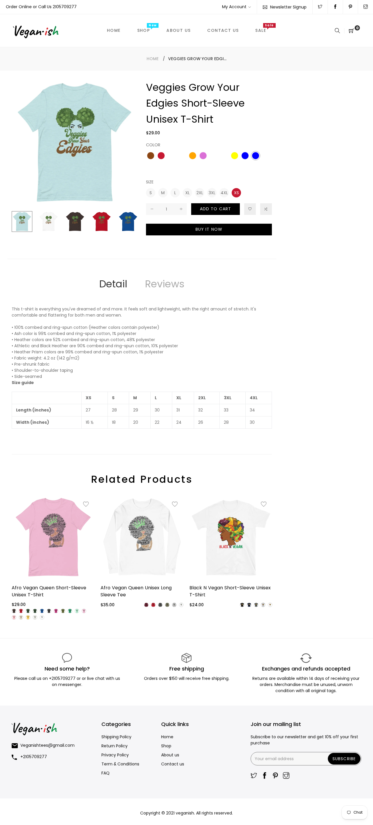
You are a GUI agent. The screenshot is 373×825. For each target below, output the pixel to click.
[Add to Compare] (266, 209)
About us (170, 755)
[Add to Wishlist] (250, 209)
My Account (234, 7)
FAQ (105, 773)
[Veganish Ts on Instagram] (365, 7)
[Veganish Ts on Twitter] (320, 7)
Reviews (164, 284)
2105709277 (65, 7)
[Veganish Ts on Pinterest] (350, 7)
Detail (113, 284)
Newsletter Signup (288, 7)
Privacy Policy (115, 755)
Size (150, 182)
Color (153, 145)
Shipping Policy (116, 737)
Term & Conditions (120, 764)
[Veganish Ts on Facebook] (335, 7)
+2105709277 (63, 678)
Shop (166, 746)
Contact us (172, 764)
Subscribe (344, 759)
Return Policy (114, 746)
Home (153, 59)
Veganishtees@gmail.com (47, 745)
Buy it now (209, 229)
